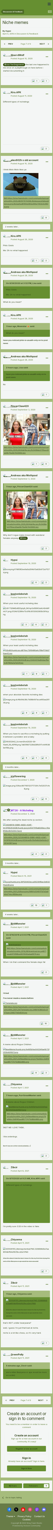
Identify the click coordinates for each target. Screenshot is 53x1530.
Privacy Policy (24, 1516)
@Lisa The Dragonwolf (14, 65)
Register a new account (26, 1449)
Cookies (27, 1519)
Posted (22, 58)
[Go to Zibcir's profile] (6, 1169)
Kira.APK (16, 92)
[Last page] (48, 44)
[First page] (5, 44)
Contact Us (39, 1516)
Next (42, 44)
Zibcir (14, 1167)
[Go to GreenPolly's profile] (6, 1356)
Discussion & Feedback (27, 34)
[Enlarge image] (27, 1302)
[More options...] (47, 57)
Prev (10, 44)
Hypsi (8, 31)
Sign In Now (26, 1468)
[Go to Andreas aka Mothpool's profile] (6, 274)
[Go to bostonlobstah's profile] (6, 596)
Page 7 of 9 (26, 44)
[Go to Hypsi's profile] (6, 562)
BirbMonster (18, 923)
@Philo (23, 538)
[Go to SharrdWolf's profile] (6, 57)
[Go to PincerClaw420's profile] (6, 408)
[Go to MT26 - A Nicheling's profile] (6, 812)
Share (14, 1486)
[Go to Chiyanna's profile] (6, 1086)
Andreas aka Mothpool (24, 272)
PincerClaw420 (20, 406)
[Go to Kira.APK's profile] (6, 94)
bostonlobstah (19, 593)
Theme (10, 1516)
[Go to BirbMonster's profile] (6, 925)
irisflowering (18, 776)
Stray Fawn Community (19, 4)
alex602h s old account (24, 160)
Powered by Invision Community (26, 1526)
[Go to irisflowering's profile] (6, 778)
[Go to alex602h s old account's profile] (6, 162)
